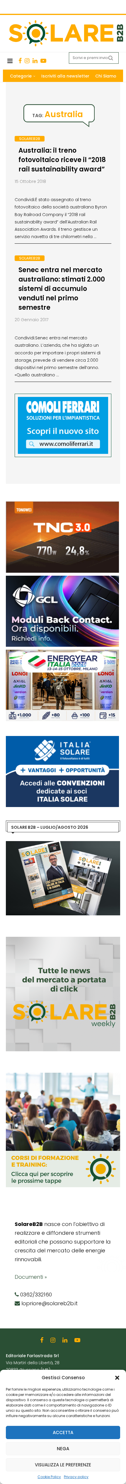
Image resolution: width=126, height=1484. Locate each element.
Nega (63, 1449)
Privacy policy (76, 1476)
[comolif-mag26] (63, 400)
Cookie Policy (49, 1476)
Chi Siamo (105, 76)
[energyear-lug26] (62, 653)
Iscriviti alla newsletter (65, 76)
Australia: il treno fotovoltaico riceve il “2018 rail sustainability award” (62, 160)
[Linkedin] (35, 60)
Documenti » (31, 1277)
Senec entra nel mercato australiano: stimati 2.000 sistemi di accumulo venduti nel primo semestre (61, 288)
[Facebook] (20, 60)
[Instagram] (27, 60)
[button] (117, 1378)
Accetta (63, 1432)
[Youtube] (43, 60)
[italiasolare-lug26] (62, 739)
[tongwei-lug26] (62, 504)
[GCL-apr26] (62, 579)
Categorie (21, 76)
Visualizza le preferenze (63, 1465)
